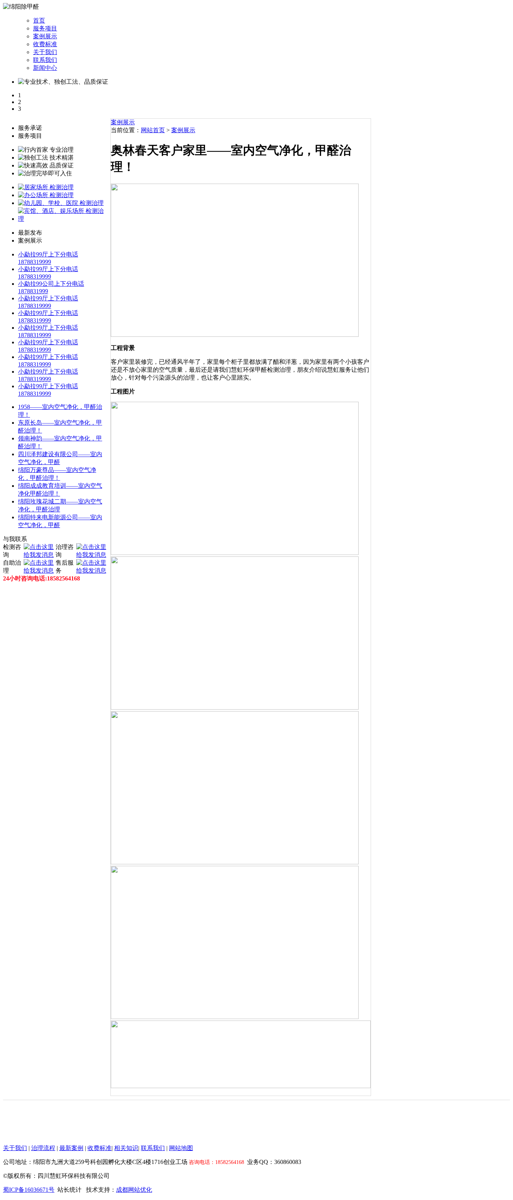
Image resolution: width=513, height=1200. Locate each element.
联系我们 (45, 60)
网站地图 (181, 1148)
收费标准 (45, 44)
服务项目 (45, 28)
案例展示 (45, 36)
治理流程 (43, 1148)
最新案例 (71, 1148)
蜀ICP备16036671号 (28, 1189)
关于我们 (45, 52)
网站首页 (153, 130)
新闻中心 (45, 68)
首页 (39, 20)
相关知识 (126, 1148)
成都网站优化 (134, 1189)
